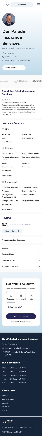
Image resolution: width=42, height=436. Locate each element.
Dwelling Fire (7, 153)
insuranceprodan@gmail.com (17, 60)
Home (5, 395)
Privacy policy (8, 427)
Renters (25, 163)
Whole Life (26, 134)
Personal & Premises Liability (10, 158)
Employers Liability (30, 187)
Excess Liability (28, 195)
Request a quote (21, 316)
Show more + (7, 176)
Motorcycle (26, 167)
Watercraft (6, 171)
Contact (22, 4)
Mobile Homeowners (30, 153)
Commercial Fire (29, 191)
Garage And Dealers (10, 201)
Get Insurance (8, 399)
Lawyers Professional (30, 201)
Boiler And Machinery (10, 187)
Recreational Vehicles (31, 157)
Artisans (5, 191)
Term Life (6, 134)
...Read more (6, 115)
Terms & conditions (24, 427)
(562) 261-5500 (11, 57)
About (5, 403)
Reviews (5, 407)
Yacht (4, 163)
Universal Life (27, 138)
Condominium (8, 167)
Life (3, 138)
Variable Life (7, 142)
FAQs (4, 410)
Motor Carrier (7, 204)
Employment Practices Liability (9, 196)
